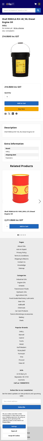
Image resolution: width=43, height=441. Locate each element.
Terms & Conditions (22, 256)
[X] (9, 114)
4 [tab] (23, 234)
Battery (21, 317)
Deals (21, 320)
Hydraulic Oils (21, 292)
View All (21, 363)
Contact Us (21, 262)
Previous (3, 201)
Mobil (21, 344)
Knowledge (22, 265)
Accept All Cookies (14, 436)
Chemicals (21, 308)
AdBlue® (21, 304)
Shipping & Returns (21, 259)
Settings (14, 426)
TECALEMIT (21, 350)
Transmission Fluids (21, 289)
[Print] (5, 114)
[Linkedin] (13, 114)
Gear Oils (21, 301)
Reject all (14, 431)
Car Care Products (21, 311)
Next (40, 201)
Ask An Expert (21, 249)
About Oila (21, 246)
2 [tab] (19, 234)
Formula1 (21, 354)
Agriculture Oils (21, 295)
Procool (21, 360)
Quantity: (7, 93)
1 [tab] (18, 234)
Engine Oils (21, 282)
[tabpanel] (21, 201)
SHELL (21, 331)
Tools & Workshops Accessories (21, 314)
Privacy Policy (22, 252)
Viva (21, 357)
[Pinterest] (16, 114)
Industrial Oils (21, 279)
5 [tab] (25, 234)
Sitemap (21, 268)
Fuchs (21, 341)
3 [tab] (21, 234)
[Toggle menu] (3, 4)
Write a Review (19, 28)
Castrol (21, 338)
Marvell (21, 335)
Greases (21, 286)
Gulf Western (21, 347)
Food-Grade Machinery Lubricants (21, 298)
